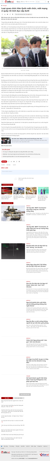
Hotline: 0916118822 (31, 1)
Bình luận (4, 161)
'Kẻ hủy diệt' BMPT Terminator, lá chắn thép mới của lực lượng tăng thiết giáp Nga (37, 228)
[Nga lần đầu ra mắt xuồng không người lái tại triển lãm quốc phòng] (13, 327)
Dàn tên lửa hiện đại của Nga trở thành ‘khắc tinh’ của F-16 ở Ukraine (36, 285)
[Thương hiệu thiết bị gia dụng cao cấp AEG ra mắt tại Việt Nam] (6, 190)
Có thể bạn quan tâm (7, 184)
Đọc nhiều (7, 398)
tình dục (8, 164)
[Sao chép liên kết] (10, 14)
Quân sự (28, 205)
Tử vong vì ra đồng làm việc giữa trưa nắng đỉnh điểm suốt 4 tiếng (18, 151)
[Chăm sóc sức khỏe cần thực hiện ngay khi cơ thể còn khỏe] (31, 190)
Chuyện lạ (40, 446)
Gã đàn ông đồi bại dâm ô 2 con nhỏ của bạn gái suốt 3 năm (16, 156)
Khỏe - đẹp (33, 446)
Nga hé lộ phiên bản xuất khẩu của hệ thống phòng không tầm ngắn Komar (36, 304)
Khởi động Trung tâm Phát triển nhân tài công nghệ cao (18, 197)
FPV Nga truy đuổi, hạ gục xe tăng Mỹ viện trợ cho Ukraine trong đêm (37, 360)
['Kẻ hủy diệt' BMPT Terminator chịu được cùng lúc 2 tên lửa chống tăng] (13, 213)
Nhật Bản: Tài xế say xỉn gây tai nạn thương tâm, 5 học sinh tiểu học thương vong (21, 154)
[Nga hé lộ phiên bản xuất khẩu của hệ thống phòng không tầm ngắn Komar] (13, 308)
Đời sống (6, 446)
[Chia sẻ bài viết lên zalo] (5, 14)
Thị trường (11, 446)
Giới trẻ (27, 446)
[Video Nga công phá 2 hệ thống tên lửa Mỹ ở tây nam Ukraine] (13, 270)
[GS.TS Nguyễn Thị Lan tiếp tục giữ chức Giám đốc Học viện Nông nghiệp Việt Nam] (43, 190)
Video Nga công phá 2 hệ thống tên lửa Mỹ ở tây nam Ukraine (36, 265)
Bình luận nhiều (18, 398)
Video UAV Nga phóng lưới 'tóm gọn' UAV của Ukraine (36, 341)
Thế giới (5, 5)
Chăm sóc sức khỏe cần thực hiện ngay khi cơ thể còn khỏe (31, 197)
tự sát (14, 164)
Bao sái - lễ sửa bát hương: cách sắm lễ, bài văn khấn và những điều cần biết (11, 438)
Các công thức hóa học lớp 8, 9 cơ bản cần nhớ (11, 420)
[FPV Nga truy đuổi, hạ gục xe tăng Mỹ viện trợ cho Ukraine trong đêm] (13, 365)
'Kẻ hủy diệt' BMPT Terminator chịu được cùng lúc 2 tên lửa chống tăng (36, 209)
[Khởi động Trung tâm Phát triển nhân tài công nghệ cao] (18, 190)
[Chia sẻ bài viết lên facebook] (2, 14)
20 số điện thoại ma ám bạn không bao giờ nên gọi (12, 434)
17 (12, 406)
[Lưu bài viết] (13, 14)
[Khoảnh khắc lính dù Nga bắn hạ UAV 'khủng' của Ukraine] (13, 251)
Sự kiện (2, 448)
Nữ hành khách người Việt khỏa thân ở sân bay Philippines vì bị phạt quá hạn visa (36, 379)
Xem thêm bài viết (25, 394)
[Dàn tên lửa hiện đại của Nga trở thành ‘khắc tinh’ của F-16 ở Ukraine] (13, 289)
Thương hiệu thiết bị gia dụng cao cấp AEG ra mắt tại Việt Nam (6, 197)
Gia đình (23, 446)
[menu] (2, 1)
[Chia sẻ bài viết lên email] (7, 14)
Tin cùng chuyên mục (7, 203)
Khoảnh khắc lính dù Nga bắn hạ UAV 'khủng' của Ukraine (36, 246)
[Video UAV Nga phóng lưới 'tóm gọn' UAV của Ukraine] (13, 346)
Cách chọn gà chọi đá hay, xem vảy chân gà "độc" (12, 425)
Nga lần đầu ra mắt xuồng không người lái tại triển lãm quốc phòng (37, 322)
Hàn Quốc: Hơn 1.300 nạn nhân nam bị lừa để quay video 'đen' (27, 138)
